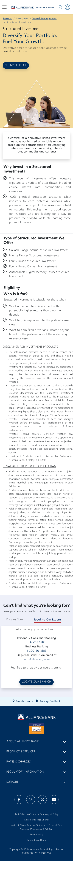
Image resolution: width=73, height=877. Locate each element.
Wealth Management (44, 18)
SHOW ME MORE (16, 65)
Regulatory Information (25, 772)
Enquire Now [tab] (14, 619)
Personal (7, 18)
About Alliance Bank (22, 741)
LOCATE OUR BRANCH (36, 682)
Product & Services (20, 751)
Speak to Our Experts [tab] (47, 620)
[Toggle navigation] (4, 7)
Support (12, 782)
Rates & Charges (18, 762)
